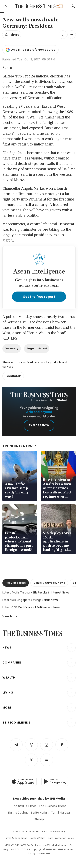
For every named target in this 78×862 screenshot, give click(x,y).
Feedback (13, 376)
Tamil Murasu (60, 813)
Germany (11, 348)
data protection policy (61, 838)
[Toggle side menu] (5, 6)
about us (18, 831)
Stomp (39, 819)
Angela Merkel (36, 348)
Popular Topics (16, 582)
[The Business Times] (35, 6)
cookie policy (37, 838)
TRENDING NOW (17, 445)
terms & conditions (15, 838)
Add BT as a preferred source (33, 50)
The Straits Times (24, 806)
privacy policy (57, 831)
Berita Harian (40, 813)
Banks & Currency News (49, 582)
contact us (32, 831)
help (44, 831)
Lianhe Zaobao (18, 813)
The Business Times (52, 806)
